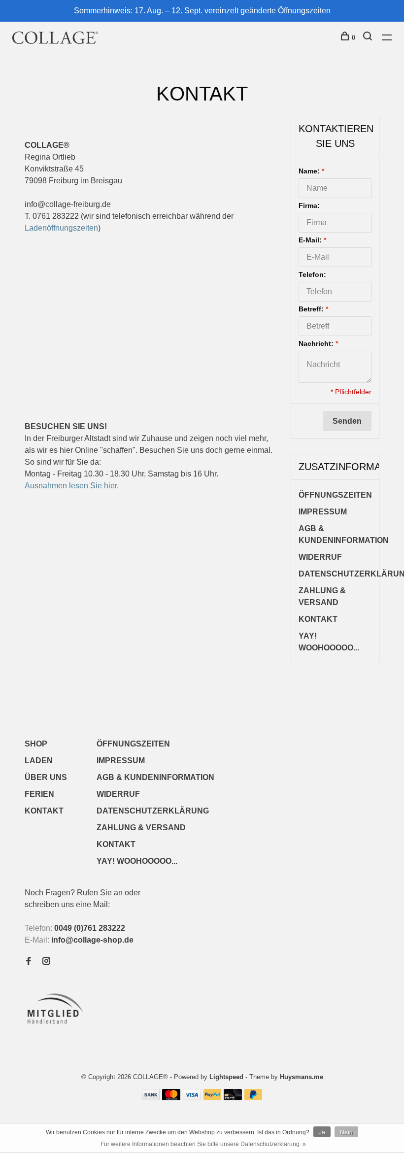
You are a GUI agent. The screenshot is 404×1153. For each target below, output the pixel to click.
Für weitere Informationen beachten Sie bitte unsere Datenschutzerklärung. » (203, 1144)
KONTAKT (318, 619)
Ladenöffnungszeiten (61, 228)
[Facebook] (29, 961)
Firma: (309, 205)
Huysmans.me (301, 1077)
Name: (311, 171)
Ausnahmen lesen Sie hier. (72, 485)
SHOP (36, 744)
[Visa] (192, 1097)
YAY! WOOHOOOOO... (329, 642)
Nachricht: (318, 343)
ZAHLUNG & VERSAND (322, 596)
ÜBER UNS (46, 777)
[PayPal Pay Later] (253, 1097)
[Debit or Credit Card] (233, 1097)
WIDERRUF (320, 557)
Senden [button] (347, 421)
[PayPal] (212, 1097)
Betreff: (313, 309)
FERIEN (39, 794)
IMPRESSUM (323, 512)
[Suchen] (368, 37)
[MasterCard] (171, 1097)
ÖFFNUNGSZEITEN (335, 495)
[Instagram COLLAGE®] (46, 961)
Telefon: (312, 274)
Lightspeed (226, 1077)
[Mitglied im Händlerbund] (57, 1026)
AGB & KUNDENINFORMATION (344, 534)
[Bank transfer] (151, 1097)
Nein (346, 1132)
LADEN (39, 760)
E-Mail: (312, 240)
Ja (322, 1132)
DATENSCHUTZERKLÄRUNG (153, 811)
